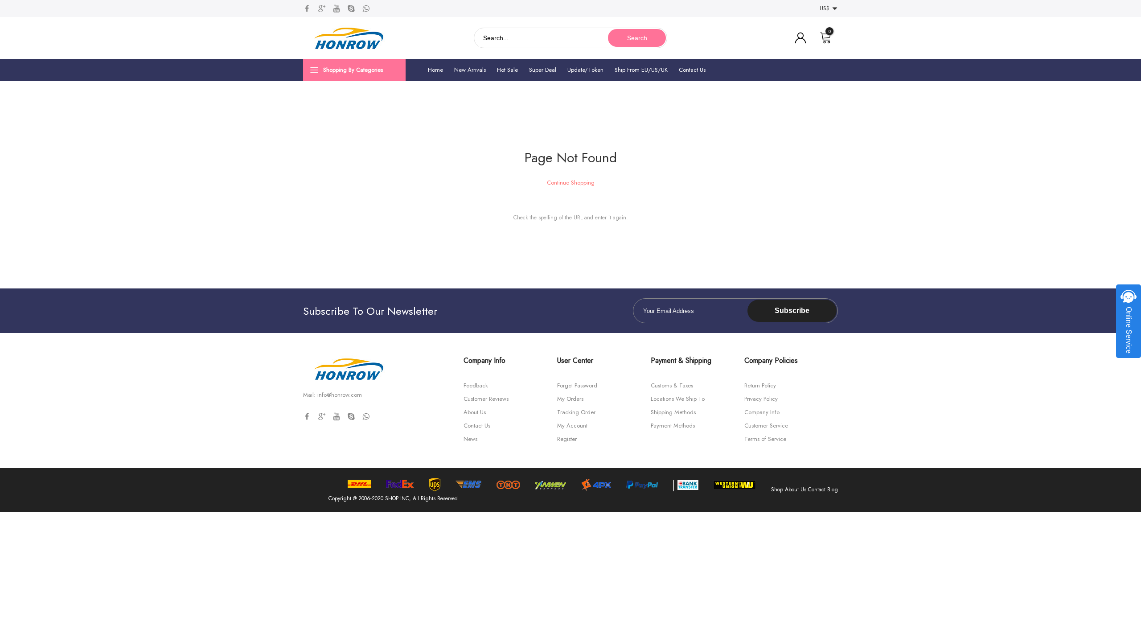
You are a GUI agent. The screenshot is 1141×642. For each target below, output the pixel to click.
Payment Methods (673, 425)
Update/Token (585, 70)
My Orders (570, 399)
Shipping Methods (673, 412)
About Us (475, 412)
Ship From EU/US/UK (641, 70)
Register (567, 439)
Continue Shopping (571, 182)
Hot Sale (507, 70)
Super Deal (542, 70)
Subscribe (792, 310)
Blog (832, 490)
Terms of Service (765, 439)
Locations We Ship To (678, 399)
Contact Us (692, 70)
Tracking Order (576, 412)
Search (637, 37)
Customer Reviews (486, 399)
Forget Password (577, 385)
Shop (777, 490)
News (470, 439)
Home (435, 70)
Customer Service (766, 425)
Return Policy (760, 385)
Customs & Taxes (672, 385)
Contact (816, 490)
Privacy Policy (761, 399)
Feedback (476, 385)
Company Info (762, 412)
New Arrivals (470, 70)
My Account (572, 425)
